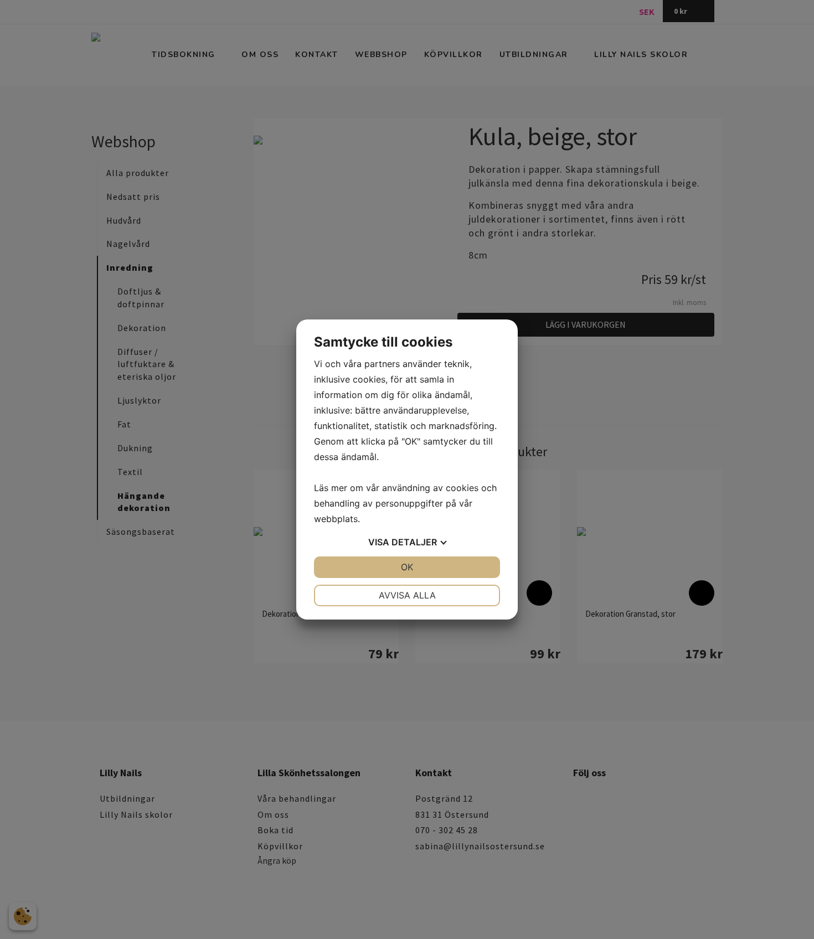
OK (407, 566)
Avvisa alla (407, 595)
